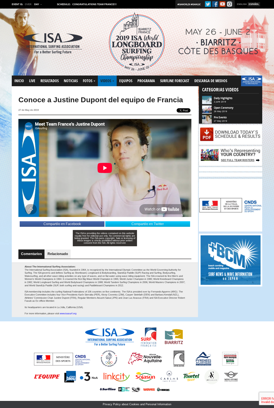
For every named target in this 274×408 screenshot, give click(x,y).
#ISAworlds (184, 4)
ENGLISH (242, 4)
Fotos (88, 80)
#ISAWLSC (196, 4)
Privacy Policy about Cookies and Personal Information (137, 404)
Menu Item (248, 83)
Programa (146, 80)
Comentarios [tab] (31, 254)
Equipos (125, 80)
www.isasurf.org (68, 313)
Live (32, 80)
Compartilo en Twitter (147, 224)
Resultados (49, 80)
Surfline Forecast (174, 80)
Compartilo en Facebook (62, 224)
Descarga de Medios (210, 80)
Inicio (19, 80)
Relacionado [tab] (58, 254)
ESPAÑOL (254, 4)
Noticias (71, 80)
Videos (106, 80)
